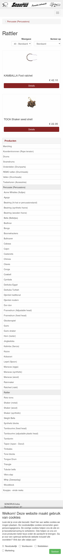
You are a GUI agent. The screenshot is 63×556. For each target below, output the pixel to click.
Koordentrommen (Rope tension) (18, 151)
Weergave (26, 38)
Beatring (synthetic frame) (16, 207)
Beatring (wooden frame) (15, 212)
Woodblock (9, 484)
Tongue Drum (10, 459)
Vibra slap (8, 474)
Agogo (7, 197)
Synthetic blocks (11, 423)
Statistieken (43, 546)
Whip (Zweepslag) (12, 479)
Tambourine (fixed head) (15, 428)
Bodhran (8, 223)
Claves (7, 264)
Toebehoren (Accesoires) (15, 182)
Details (31, 85)
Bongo (7, 228)
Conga (7, 269)
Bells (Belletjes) (11, 217)
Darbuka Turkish (11, 289)
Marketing (9, 550)
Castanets (8, 253)
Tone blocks (9, 453)
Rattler (7, 392)
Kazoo (7, 351)
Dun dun (8, 305)
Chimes (7, 258)
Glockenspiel (10, 320)
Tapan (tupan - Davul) (14, 443)
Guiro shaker (10, 330)
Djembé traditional (12, 294)
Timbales (8, 448)
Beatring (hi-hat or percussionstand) (20, 202)
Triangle (7, 464)
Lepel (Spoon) (10, 361)
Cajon (6, 248)
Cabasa (7, 243)
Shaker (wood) (10, 407)
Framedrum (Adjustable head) (18, 310)
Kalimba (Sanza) (11, 346)
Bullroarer (8, 238)
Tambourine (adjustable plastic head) (21, 433)
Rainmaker (9, 382)
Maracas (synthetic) (13, 371)
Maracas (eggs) (11, 366)
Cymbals (8, 279)
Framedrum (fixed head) (15, 315)
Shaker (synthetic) (12, 412)
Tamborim (8, 438)
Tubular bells (10, 469)
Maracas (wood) (11, 377)
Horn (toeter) (10, 335)
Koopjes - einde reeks (13, 490)
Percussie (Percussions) (14, 187)
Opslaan (55, 551)
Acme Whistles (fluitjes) (14, 192)
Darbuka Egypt (11, 284)
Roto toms (8, 397)
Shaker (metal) (11, 402)
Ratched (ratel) (11, 387)
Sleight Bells (9, 418)
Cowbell (7, 274)
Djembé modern (11, 300)
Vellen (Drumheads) (12, 177)
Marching (7, 146)
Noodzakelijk (11, 546)
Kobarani (8, 356)
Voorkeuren (27, 546)
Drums (6, 156)
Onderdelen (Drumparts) (14, 166)
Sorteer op (55, 38)
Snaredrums (9, 161)
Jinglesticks (9, 341)
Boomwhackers (11, 233)
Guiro (6, 325)
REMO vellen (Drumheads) (15, 171)
